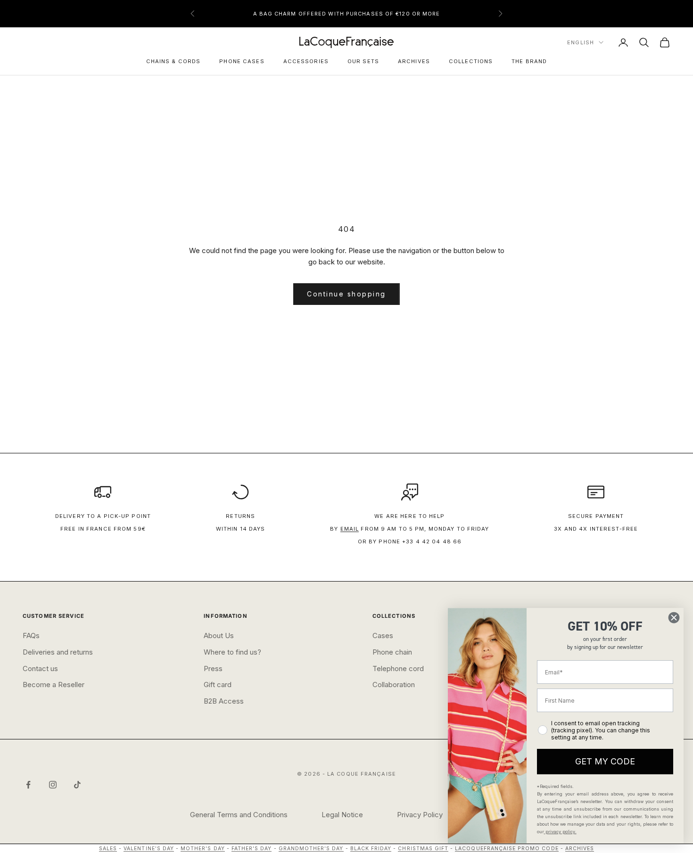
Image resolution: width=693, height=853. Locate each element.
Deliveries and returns (58, 652)
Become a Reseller (53, 684)
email (349, 528)
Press (213, 668)
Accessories (306, 61)
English (580, 42)
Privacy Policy (420, 814)
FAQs (31, 635)
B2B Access (224, 701)
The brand (529, 61)
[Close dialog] (674, 617)
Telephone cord (398, 668)
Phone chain (392, 652)
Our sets (363, 61)
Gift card (217, 684)
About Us (219, 635)
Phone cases (241, 61)
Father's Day (251, 848)
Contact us (40, 668)
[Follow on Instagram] (53, 784)
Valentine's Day (149, 848)
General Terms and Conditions (239, 814)
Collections (471, 61)
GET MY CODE (605, 761)
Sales (108, 848)
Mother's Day (203, 848)
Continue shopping (346, 294)
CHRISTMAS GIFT (423, 848)
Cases (382, 635)
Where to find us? (232, 652)
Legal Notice (342, 814)
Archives (414, 61)
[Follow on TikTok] (77, 784)
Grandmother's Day (311, 848)
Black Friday (371, 848)
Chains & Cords (173, 61)
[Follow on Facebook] (28, 784)
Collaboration (393, 684)
